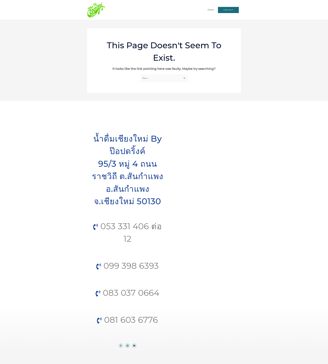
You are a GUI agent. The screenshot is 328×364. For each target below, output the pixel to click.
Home (211, 10)
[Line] (127, 345)
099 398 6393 (130, 266)
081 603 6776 (130, 320)
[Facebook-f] (120, 345)
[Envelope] (134, 345)
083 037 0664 (130, 293)
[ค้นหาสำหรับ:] (164, 78)
